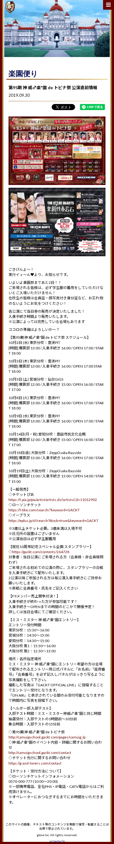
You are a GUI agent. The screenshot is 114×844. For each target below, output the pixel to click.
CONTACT (57, 841)
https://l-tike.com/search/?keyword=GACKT (44, 510)
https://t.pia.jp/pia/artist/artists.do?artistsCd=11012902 (53, 499)
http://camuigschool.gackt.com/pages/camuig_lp (47, 737)
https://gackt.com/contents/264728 (40, 552)
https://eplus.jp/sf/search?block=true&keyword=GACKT (53, 520)
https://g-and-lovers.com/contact (35, 763)
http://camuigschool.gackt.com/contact (40, 752)
